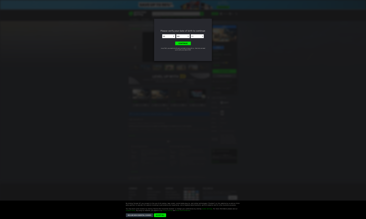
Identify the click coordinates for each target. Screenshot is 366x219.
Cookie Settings (207, 208)
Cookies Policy (130, 210)
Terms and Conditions (183, 210)
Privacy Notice (167, 210)
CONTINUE (183, 43)
